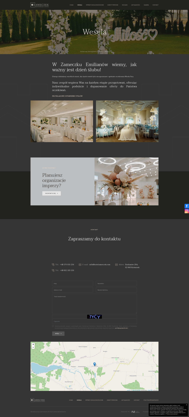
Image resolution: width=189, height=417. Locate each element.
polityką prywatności (121, 328)
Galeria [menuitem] (146, 5)
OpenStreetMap (136, 390)
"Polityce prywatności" (172, 414)
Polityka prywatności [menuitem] (151, 400)
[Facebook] (187, 206)
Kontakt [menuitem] (155, 5)
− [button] (33, 347)
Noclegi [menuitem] (124, 5)
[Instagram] (187, 211)
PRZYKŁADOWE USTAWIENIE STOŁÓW (67, 96)
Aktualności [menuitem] (135, 5)
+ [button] (33, 344)
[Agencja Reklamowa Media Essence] (135, 412)
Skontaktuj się (50, 193)
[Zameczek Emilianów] (40, 5)
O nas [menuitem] (71, 5)
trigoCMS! (150, 390)
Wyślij (57, 333)
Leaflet (128, 390)
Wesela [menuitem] (79, 5)
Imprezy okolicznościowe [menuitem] (95, 5)
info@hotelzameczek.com (99, 264)
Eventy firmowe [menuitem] (112, 400)
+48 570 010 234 (67, 264)
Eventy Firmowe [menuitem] (113, 5)
